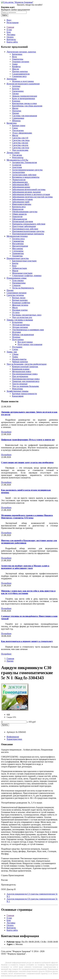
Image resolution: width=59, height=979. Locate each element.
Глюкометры (18, 241)
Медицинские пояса (21, 371)
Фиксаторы (17, 389)
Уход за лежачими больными (25, 386)
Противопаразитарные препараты (28, 234)
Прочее (15, 113)
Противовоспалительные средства (28, 231)
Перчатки (16, 111)
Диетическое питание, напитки (21, 52)
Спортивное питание (16, 293)
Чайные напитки (20, 361)
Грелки (15, 93)
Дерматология (18, 179)
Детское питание (20, 327)
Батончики (17, 54)
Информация (13, 737)
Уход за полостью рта (22, 317)
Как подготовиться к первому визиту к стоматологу (27, 641)
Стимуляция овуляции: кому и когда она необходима (27, 462)
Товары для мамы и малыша (20, 320)
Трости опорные (19, 384)
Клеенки (16, 101)
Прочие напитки (20, 71)
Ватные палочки (20, 300)
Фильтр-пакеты (19, 359)
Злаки (15, 64)
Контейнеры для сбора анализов (27, 106)
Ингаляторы (18, 243)
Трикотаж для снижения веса (25, 381)
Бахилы (15, 88)
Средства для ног (20, 143)
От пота (15, 312)
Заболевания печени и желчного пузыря (31, 194)
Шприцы (16, 120)
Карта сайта (12, 42)
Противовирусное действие (25, 229)
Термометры (18, 253)
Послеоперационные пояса (24, 374)
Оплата (10, 37)
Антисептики (18, 172)
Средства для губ (20, 138)
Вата (14, 266)
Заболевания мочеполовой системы (28, 189)
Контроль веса (19, 207)
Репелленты (17, 157)
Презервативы (19, 283)
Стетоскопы (17, 251)
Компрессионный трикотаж (25, 366)
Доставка (11, 34)
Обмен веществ (19, 214)
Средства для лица (21, 140)
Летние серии (13, 152)
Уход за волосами (20, 150)
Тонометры (17, 256)
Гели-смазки (18, 280)
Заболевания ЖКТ (20, 184)
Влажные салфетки (21, 302)
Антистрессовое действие (24, 175)
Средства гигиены (15, 295)
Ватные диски (18, 298)
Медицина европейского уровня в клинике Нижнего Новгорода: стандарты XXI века (27, 516)
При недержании (20, 376)
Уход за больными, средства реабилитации (27, 364)
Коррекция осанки (20, 369)
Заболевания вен (20, 182)
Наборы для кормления (23, 334)
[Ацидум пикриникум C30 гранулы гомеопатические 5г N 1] (15, 710)
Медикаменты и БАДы (17, 160)
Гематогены (17, 59)
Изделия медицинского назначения (23, 84)
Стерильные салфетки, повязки (26, 275)
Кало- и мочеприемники (23, 98)
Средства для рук (20, 145)
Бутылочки (17, 322)
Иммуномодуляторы (21, 204)
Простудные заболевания (24, 226)
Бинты (15, 263)
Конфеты (16, 66)
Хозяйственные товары (17, 391)
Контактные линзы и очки (24, 103)
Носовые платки (20, 310)
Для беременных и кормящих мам (28, 329)
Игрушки (16, 332)
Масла (15, 135)
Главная (10, 27)
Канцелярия (17, 396)
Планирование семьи (16, 278)
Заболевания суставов (22, 199)
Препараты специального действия (28, 224)
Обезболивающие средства (24, 211)
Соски (15, 349)
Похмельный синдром (22, 221)
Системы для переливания (24, 116)
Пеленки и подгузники (23, 81)
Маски (15, 108)
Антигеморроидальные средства (27, 170)
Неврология (17, 209)
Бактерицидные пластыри (24, 261)
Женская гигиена (20, 305)
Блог (9, 32)
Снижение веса (19, 76)
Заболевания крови (21, 187)
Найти (4, 15)
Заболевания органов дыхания (26, 192)
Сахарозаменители (21, 74)
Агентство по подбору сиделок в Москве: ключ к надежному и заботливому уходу (25, 567)
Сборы (15, 354)
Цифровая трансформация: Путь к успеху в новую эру (28, 439)
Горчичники (18, 91)
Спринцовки (18, 118)
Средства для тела (20, 147)
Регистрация (12, 22)
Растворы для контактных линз (26, 315)
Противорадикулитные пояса (26, 379)
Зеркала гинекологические (24, 96)
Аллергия (16, 165)
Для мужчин (18, 130)
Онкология (17, 216)
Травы (15, 357)
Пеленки (16, 337)
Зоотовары (12, 79)
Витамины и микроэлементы (25, 177)
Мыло (15, 307)
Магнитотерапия (20, 246)
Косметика (12, 123)
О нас (9, 29)
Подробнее (6, 432)
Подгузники (18, 339)
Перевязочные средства (18, 258)
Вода (14, 56)
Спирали (16, 285)
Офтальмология (19, 219)
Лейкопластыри (19, 268)
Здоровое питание (20, 61)
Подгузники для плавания (30, 344)
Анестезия (17, 167)
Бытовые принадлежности (24, 393)
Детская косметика (21, 325)
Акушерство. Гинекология (24, 162)
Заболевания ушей (20, 202)
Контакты (11, 39)
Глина (15, 128)
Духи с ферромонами (22, 133)
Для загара (17, 155)
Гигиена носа (18, 238)
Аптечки (16, 86)
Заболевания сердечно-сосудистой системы (32, 197)
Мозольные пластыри (22, 273)
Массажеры (17, 248)
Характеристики (14, 739)
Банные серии (18, 125)
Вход (9, 20)
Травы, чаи (12, 352)
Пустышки (17, 347)
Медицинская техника (17, 236)
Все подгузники (25, 342)
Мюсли (15, 69)
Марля (15, 270)
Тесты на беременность (23, 288)
